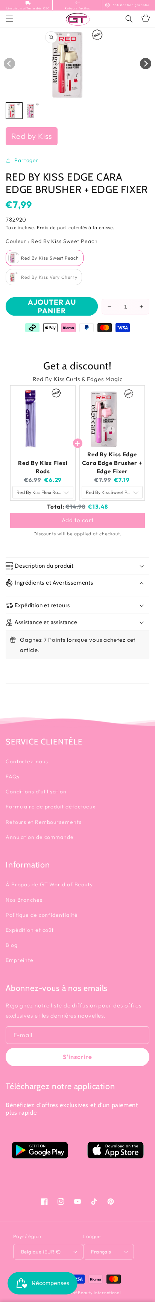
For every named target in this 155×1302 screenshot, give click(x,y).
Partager (26, 160)
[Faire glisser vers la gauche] (9, 63)
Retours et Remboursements (44, 822)
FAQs (13, 776)
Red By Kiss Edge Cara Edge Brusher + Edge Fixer (112, 463)
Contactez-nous (27, 761)
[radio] (45, 258)
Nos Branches (24, 899)
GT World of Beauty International (86, 1292)
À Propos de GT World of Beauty (49, 884)
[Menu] (9, 19)
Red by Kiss (31, 136)
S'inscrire (77, 1056)
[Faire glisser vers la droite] (145, 63)
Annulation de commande (40, 837)
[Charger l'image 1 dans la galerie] (14, 111)
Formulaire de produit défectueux (51, 806)
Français (101, 1252)
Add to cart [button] (78, 520)
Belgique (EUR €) (41, 1252)
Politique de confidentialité (42, 915)
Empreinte (19, 960)
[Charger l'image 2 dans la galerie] (33, 111)
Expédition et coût (30, 930)
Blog (12, 945)
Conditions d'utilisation (36, 791)
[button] (129, 19)
